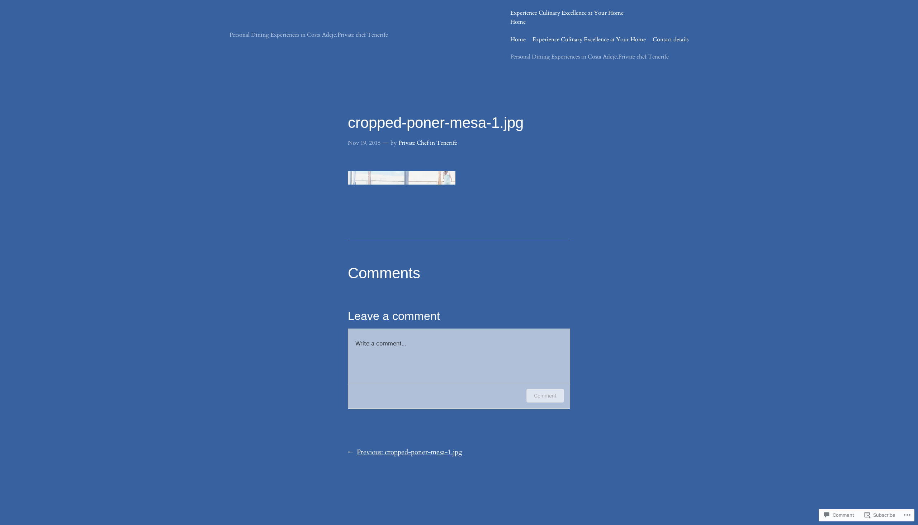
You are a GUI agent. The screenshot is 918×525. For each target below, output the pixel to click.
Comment (545, 395)
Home (518, 22)
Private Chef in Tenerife (427, 143)
